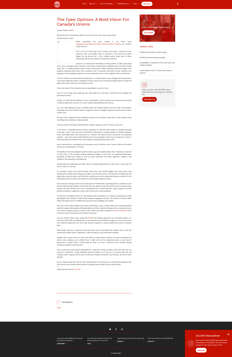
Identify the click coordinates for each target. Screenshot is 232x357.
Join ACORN (148, 32)
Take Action (147, 4)
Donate (120, 341)
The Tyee (77, 269)
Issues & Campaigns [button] (106, 4)
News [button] (135, 4)
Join (89, 343)
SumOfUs (123, 210)
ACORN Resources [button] (123, 4)
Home (84, 4)
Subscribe (61, 343)
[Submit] (179, 4)
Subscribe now (149, 99)
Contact (151, 341)
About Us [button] (92, 4)
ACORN (90, 218)
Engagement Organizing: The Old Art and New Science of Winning (98, 44)
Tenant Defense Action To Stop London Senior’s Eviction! (156, 71)
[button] (178, 4)
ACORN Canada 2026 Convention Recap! (153, 52)
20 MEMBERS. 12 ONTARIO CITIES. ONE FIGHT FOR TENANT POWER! (157, 64)
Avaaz (116, 210)
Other (59, 308)
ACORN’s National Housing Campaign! (152, 57)
